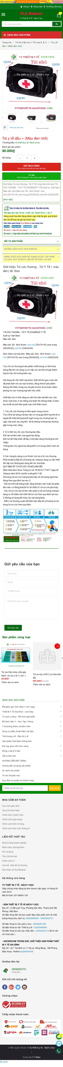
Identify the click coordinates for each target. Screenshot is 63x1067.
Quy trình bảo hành (11, 810)
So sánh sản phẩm (11, 770)
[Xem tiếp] (8, 199)
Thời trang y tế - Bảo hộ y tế (15, 736)
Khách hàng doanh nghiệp (14, 843)
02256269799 (26, 951)
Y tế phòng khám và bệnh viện (16, 726)
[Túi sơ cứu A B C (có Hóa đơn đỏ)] (47, 658)
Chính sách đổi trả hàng (13, 824)
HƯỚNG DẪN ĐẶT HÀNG (14, 761)
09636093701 (47, 918)
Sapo (38, 1057)
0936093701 (19, 969)
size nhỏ (31, 345)
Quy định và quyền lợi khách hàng (18, 780)
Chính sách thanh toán (12, 815)
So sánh (4, 1061)
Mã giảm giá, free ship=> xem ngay (18, 707)
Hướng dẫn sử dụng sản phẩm (16, 766)
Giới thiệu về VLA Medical (14, 870)
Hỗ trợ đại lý (7, 852)
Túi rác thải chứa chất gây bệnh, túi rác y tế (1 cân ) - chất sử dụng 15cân (14, 675)
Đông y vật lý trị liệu (11, 751)
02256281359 (39, 923)
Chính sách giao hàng (12, 819)
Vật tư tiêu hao (9, 756)
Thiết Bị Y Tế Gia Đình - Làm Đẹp (17, 712)
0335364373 (42, 930)
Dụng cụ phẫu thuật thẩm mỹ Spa (17, 731)
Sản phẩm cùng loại (16, 637)
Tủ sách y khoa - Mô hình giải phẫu (18, 716)
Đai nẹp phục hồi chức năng (15, 746)
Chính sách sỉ (8, 861)
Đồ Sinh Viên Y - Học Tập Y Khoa (17, 721)
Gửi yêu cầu (13, 628)
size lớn (18, 348)
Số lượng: (6, 157)
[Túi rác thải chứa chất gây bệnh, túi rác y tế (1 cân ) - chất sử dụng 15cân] (15, 655)
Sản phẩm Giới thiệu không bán (17, 741)
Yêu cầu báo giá (9, 856)
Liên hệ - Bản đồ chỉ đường (14, 865)
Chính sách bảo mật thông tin (16, 828)
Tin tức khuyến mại (11, 775)
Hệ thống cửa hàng (54, 6)
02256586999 (32, 918)
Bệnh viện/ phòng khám (13, 847)
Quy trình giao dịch (10, 806)
